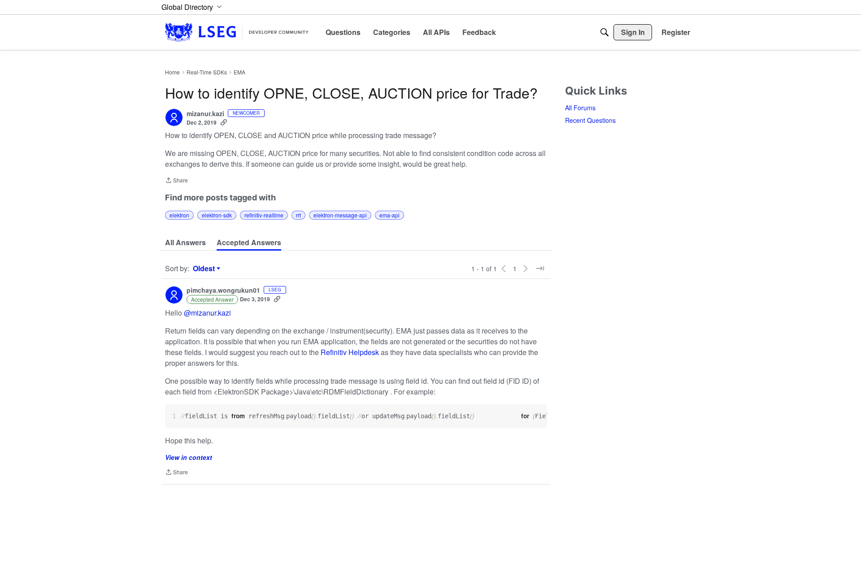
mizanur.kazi (205, 114)
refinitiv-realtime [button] (263, 215)
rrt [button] (298, 215)
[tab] (185, 242)
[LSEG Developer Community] (237, 32)
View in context (188, 457)
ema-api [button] (389, 215)
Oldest (205, 268)
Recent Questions (590, 120)
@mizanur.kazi (207, 313)
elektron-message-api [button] (340, 215)
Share (176, 181)
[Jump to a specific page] (540, 268)
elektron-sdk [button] (217, 215)
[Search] (604, 32)
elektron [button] (179, 215)
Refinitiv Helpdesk (350, 352)
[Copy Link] (223, 122)
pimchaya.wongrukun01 (223, 290)
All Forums (580, 107)
